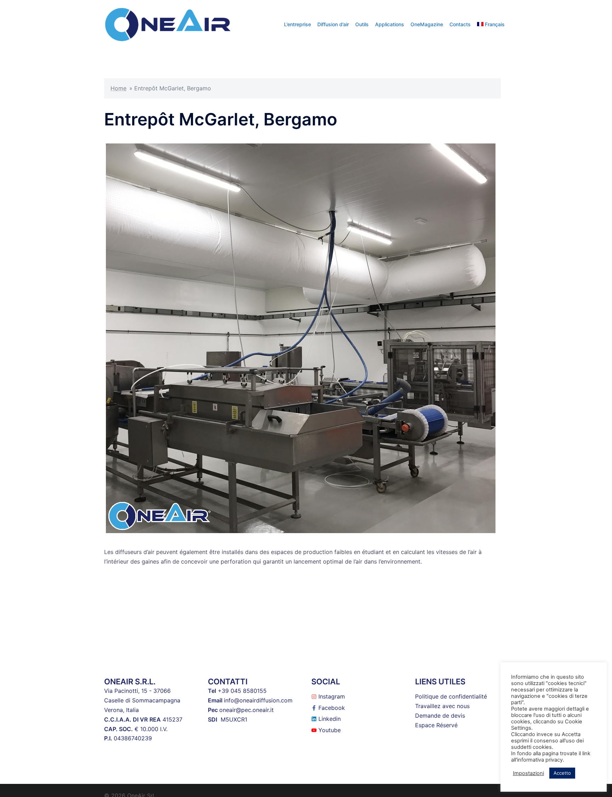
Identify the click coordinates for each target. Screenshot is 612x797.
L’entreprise (297, 24)
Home (118, 88)
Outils (362, 24)
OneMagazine (426, 24)
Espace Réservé (436, 725)
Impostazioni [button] (528, 773)
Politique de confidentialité (451, 696)
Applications (389, 24)
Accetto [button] (562, 773)
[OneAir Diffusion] (168, 23)
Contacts (460, 24)
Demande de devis (440, 715)
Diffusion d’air (333, 24)
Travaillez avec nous (442, 706)
